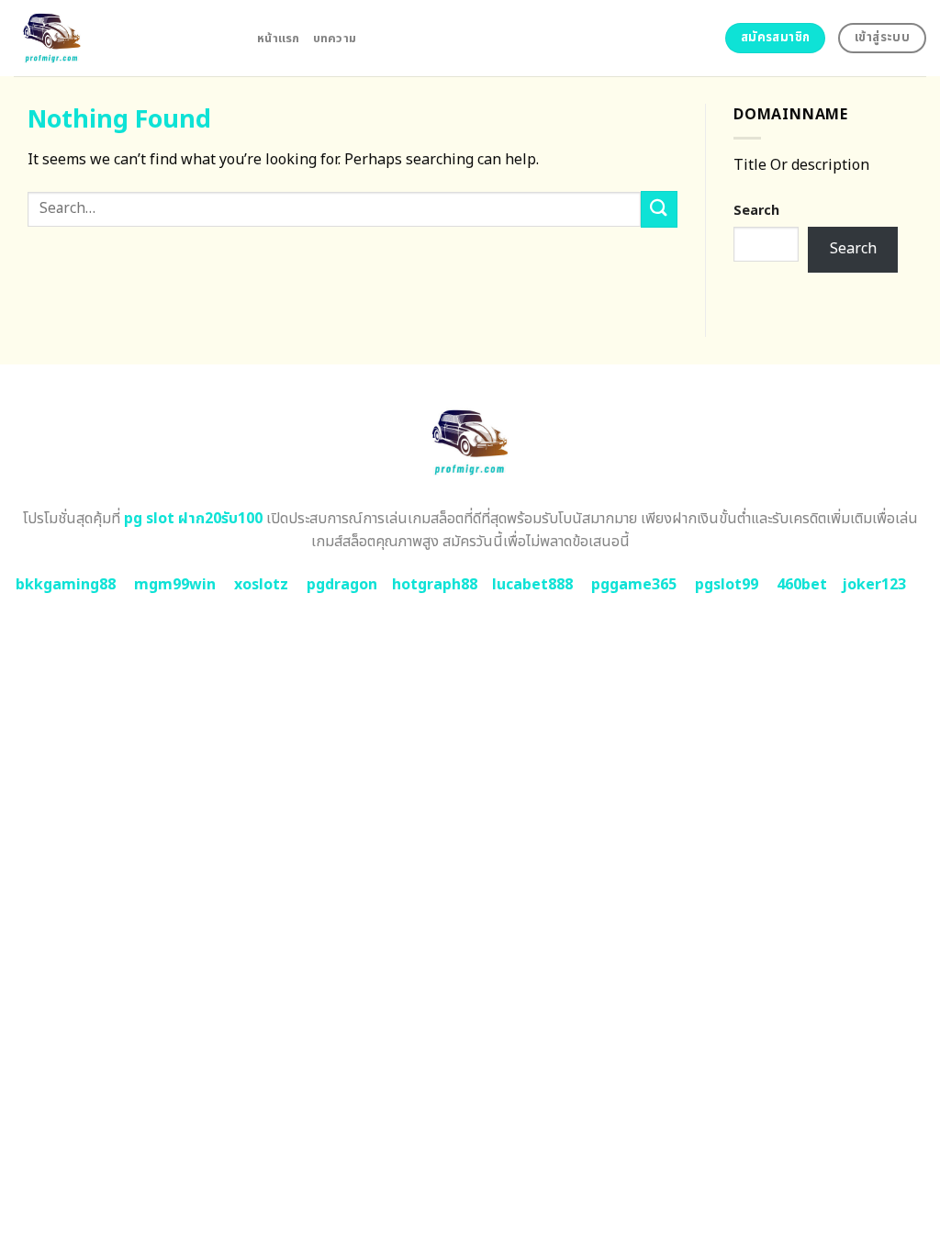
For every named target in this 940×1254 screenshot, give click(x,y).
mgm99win (175, 585)
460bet (802, 585)
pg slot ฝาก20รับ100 (193, 519)
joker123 (874, 585)
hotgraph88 (434, 585)
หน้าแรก (278, 38)
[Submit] (659, 209)
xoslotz (261, 585)
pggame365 (634, 585)
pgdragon (342, 585)
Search (756, 210)
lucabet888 (532, 585)
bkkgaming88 (66, 585)
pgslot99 (726, 585)
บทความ (335, 38)
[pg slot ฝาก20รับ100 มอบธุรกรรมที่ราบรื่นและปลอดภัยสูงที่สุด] (121, 38)
